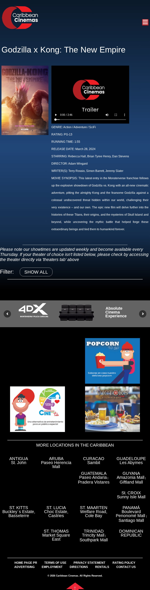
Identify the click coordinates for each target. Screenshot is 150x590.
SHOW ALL (36, 271)
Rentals (102, 566)
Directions (79, 566)
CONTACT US (126, 566)
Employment (52, 566)
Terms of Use (55, 562)
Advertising (24, 566)
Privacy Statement (89, 562)
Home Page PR (25, 562)
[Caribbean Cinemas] (19, 17)
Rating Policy (123, 562)
